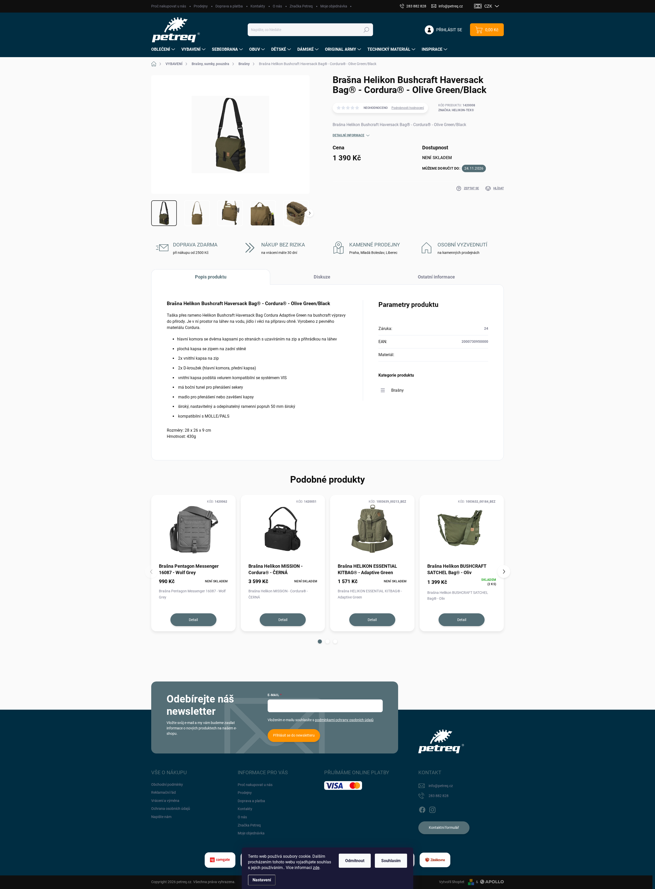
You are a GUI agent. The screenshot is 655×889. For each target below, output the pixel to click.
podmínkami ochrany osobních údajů (344, 720)
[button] (320, 641)
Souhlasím (391, 860)
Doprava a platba (229, 6)
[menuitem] (163, 49)
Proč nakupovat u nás (168, 6)
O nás (277, 6)
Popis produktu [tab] (210, 277)
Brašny (397, 390)
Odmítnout (354, 860)
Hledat (366, 30)
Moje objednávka (333, 6)
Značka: (456, 110)
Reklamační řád (163, 792)
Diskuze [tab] (322, 277)
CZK (488, 6)
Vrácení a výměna (165, 801)
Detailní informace (348, 135)
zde (316, 867)
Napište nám (161, 817)
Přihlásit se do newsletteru (294, 735)
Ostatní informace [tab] (436, 277)
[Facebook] (422, 809)
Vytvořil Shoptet (451, 882)
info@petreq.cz (441, 786)
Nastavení (262, 879)
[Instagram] (432, 809)
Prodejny (201, 6)
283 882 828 (439, 796)
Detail (193, 620)
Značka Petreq (301, 6)
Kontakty (257, 6)
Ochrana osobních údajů (170, 809)
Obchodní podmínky (167, 784)
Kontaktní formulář (444, 827)
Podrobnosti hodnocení (407, 108)
